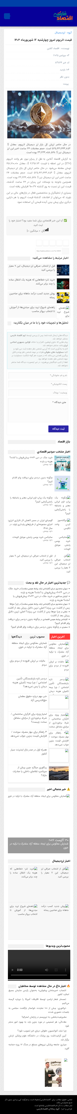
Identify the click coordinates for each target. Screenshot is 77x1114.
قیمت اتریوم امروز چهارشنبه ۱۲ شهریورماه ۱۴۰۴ (43, 40)
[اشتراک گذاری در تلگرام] (52, 243)
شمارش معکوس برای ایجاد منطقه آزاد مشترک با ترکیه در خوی (29, 645)
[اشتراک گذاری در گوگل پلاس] (45, 243)
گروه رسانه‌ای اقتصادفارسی (48, 1109)
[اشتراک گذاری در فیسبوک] (66, 243)
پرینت (66, 84)
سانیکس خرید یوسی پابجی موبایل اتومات (32, 537)
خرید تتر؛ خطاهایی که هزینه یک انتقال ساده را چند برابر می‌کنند (32, 282)
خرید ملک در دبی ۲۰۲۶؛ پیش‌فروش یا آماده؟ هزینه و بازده (39, 590)
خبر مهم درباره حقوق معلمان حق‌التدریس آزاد (32, 698)
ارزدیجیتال (60, 33)
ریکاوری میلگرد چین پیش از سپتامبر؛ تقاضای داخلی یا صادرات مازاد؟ (30, 771)
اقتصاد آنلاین (53, 48)
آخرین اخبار (58, 637)
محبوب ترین (37, 637)
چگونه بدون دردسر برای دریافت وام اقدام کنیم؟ (39, 621)
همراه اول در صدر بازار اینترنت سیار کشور (29, 752)
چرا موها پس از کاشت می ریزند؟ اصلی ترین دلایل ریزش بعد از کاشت (39, 606)
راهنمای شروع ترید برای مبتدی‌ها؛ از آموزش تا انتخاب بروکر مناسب (32, 309)
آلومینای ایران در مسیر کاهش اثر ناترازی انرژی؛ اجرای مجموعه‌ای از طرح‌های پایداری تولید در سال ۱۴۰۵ (30, 524)
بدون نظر (64, 77)
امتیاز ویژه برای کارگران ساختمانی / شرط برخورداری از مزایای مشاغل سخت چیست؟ (29, 718)
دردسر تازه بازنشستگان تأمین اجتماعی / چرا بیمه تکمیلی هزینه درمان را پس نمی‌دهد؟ (29, 683)
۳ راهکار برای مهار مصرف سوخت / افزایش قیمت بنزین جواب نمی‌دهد (28, 734)
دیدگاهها (17, 637)
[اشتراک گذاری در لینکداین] (39, 243)
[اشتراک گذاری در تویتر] (59, 243)
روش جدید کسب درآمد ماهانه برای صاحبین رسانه (32, 296)
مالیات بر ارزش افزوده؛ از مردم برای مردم (28, 663)
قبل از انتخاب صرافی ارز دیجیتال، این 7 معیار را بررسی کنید (32, 268)
